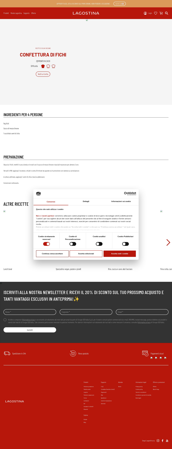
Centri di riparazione (106, 401)
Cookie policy (139, 389)
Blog (85, 422)
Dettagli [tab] (86, 201)
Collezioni (86, 401)
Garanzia (103, 403)
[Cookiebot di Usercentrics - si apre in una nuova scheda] (126, 193)
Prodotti (86, 382)
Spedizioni (103, 398)
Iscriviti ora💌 (119, 4)
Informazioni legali (141, 382)
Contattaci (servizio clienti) (108, 389)
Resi (102, 395)
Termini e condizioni (141, 392)
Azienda (120, 382)
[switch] (73, 244)
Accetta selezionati (86, 254)
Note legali (138, 398)
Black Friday (156, 389)
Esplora (86, 415)
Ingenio (86, 392)
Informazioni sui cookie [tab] (121, 201)
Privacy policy (139, 386)
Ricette (85, 419)
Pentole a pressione (89, 386)
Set (84, 403)
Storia (119, 386)
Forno (85, 398)
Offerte (33, 13)
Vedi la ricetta (43, 74)
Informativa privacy (28, 319)
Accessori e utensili (88, 406)
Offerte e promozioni (159, 382)
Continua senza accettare (52, 254)
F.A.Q (102, 386)
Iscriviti (30, 330)
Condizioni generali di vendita (143, 395)
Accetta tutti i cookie (119, 254)
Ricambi (86, 409)
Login (150, 13)
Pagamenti (103, 392)
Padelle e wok (87, 389)
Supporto (103, 382)
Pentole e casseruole (89, 395)
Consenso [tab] (51, 202)
